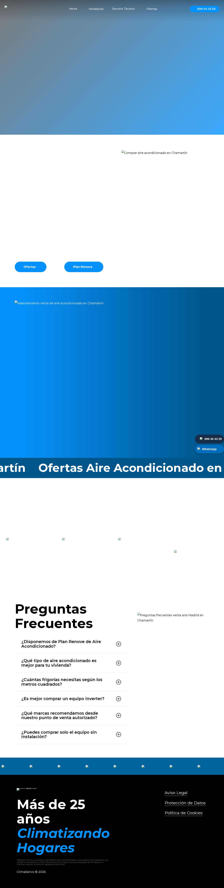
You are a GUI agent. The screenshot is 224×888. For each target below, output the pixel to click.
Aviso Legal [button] (176, 792)
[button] (31, 117)
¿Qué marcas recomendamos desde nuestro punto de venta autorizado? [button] (59, 715)
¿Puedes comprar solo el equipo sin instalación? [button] (59, 734)
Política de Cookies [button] (184, 812)
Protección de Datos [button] (185, 802)
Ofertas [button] (30, 267)
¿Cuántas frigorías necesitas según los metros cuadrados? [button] (61, 682)
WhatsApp (209, 449)
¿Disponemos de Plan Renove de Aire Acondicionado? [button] (61, 644)
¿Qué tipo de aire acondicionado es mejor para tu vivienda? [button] (58, 663)
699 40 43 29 (213, 439)
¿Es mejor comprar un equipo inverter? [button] (62, 698)
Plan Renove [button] (82, 267)
